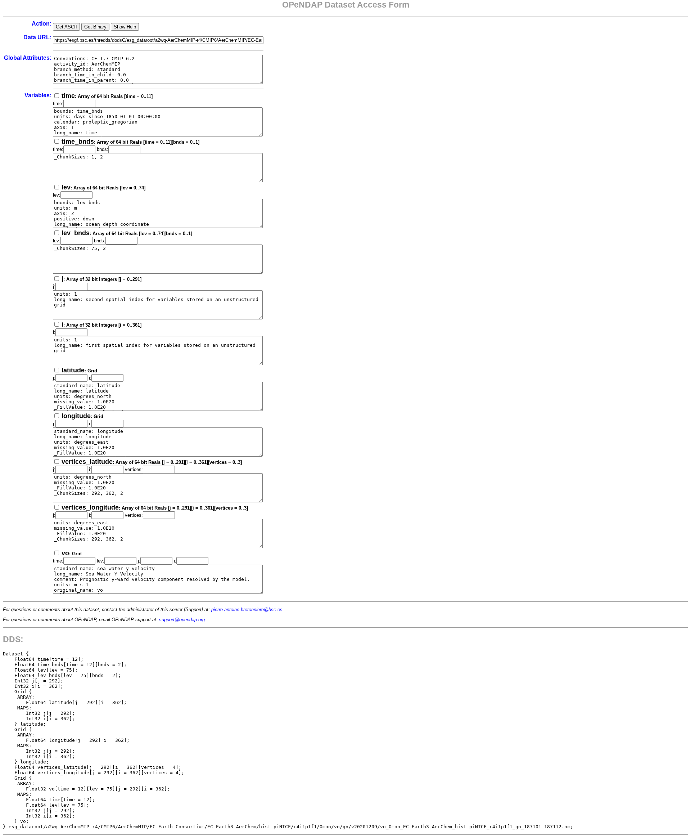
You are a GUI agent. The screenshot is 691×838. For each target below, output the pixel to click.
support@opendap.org (182, 619)
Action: (41, 24)
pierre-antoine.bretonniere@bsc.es (247, 609)
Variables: (37, 95)
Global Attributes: (27, 58)
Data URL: (37, 37)
